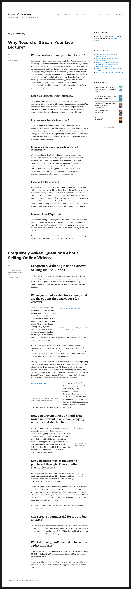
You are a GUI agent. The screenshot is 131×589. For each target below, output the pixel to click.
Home (59, 15)
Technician (109, 15)
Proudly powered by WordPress (29, 580)
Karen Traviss (99, 112)
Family (83, 15)
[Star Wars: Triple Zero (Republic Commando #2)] (120, 113)
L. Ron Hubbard (99, 107)
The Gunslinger (99, 118)
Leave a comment (13, 63)
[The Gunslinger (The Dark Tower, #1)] (120, 120)
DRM (9, 270)
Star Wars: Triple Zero (101, 111)
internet (14, 270)
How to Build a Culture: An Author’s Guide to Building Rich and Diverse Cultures (106, 89)
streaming (17, 60)
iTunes (19, 270)
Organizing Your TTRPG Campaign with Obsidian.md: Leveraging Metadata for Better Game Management (108, 64)
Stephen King (99, 119)
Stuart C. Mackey (20, 14)
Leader (100, 15)
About (67, 15)
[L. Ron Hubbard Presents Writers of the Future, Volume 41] (120, 105)
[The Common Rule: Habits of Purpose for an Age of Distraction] (120, 98)
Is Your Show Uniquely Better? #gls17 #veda (109, 72)
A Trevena (98, 93)
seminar (10, 60)
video (9, 274)
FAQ (13, 268)
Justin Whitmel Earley (101, 100)
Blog (9, 57)
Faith (76, 15)
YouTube (119, 15)
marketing (11, 272)
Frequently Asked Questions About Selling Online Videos (43, 255)
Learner (92, 15)
